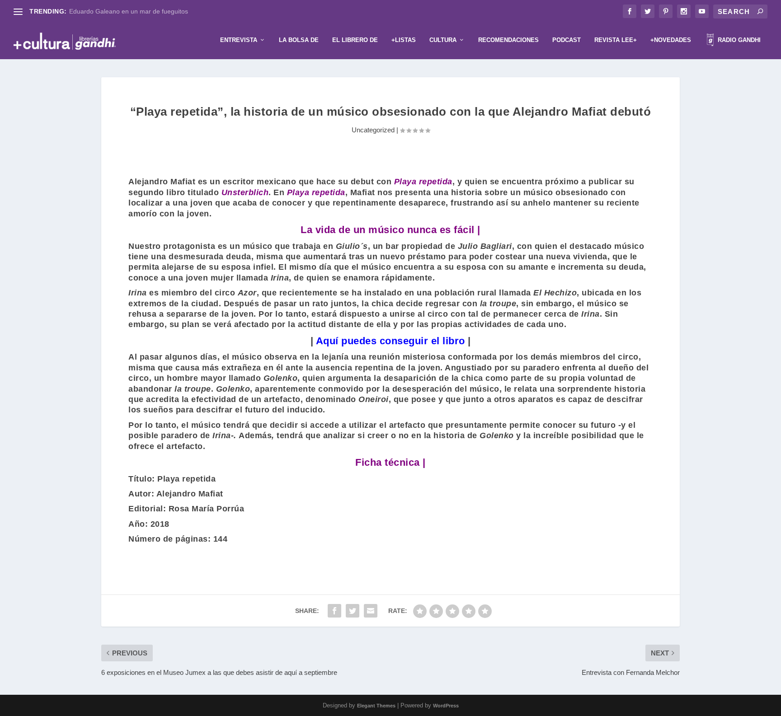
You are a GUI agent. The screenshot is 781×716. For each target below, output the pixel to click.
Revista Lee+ (615, 40)
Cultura (442, 40)
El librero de (355, 40)
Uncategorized (373, 130)
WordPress (446, 705)
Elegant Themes (376, 705)
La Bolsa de (299, 40)
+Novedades (670, 40)
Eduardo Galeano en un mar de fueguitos (128, 11)
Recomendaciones (508, 40)
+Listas (403, 40)
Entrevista (238, 40)
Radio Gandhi (738, 40)
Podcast (566, 40)
